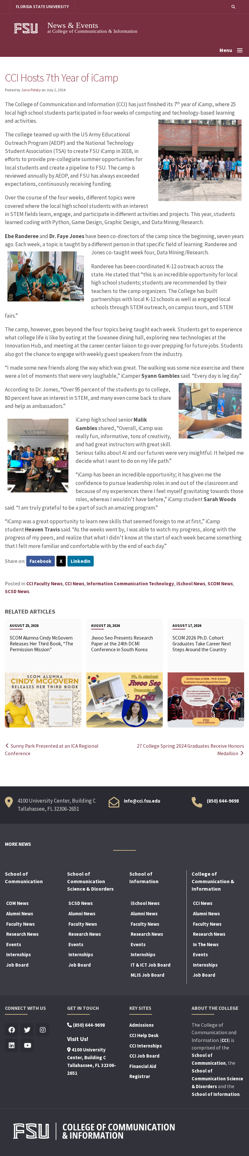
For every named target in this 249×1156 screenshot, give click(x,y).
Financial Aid (142, 1066)
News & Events (72, 25)
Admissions (141, 1025)
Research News (22, 934)
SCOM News (220, 584)
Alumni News (19, 914)
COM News (17, 903)
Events (13, 944)
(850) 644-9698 (223, 801)
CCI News (74, 584)
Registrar (139, 1076)
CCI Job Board (144, 1056)
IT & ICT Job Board (151, 965)
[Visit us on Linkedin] (11, 1045)
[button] (233, 6)
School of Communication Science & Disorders (217, 1078)
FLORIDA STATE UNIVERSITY (42, 6)
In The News (206, 944)
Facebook (41, 561)
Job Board (17, 965)
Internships (18, 955)
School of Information (216, 1094)
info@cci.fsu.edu (142, 801)
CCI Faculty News (44, 584)
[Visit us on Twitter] (27, 1030)
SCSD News (17, 591)
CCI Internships (145, 1046)
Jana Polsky (31, 89)
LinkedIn (80, 561)
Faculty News (20, 924)
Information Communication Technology (130, 584)
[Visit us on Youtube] (27, 1045)
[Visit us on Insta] (42, 1030)
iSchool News (190, 584)
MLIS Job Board (147, 975)
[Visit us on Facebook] (11, 1030)
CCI (224, 1040)
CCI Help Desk (144, 1035)
